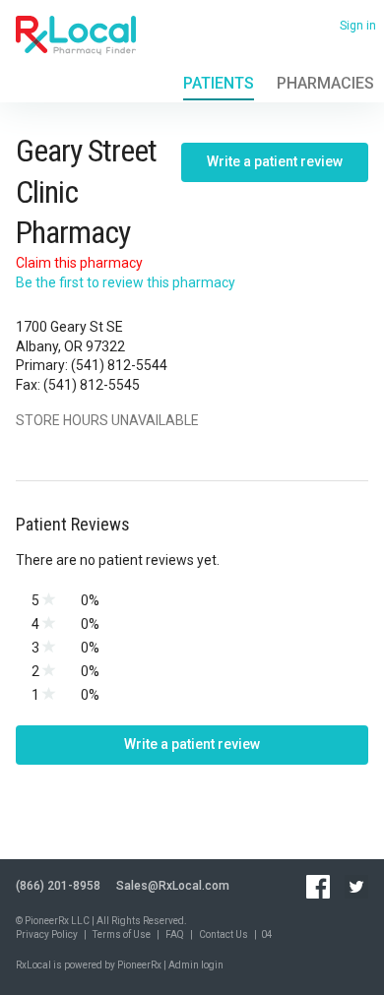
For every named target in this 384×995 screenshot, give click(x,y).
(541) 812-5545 (91, 385)
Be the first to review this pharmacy (125, 282)
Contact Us (223, 934)
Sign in (358, 25)
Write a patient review (275, 161)
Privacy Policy (47, 934)
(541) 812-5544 (119, 365)
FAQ (174, 934)
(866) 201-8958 (58, 886)
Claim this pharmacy (79, 263)
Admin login (196, 965)
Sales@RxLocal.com (172, 886)
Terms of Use (122, 934)
